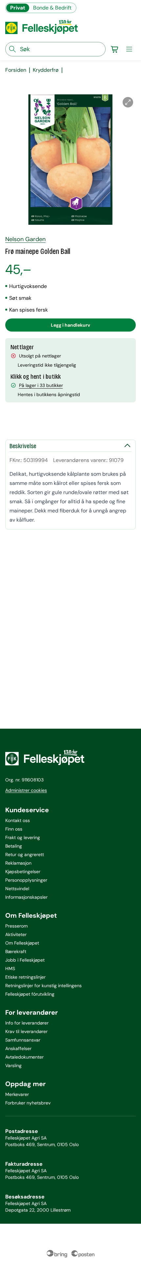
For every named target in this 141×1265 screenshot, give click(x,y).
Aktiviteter (16, 934)
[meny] (129, 49)
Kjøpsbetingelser (22, 871)
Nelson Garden (25, 239)
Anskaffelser (18, 1048)
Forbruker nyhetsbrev (27, 1103)
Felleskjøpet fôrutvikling (29, 994)
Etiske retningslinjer (25, 977)
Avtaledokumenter (24, 1057)
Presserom (16, 926)
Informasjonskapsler (26, 897)
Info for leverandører (27, 1023)
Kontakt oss (17, 820)
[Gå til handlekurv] (114, 49)
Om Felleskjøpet (22, 943)
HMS (10, 968)
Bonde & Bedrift (52, 7)
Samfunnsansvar (22, 1040)
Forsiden (15, 70)
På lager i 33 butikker (41, 385)
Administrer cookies (26, 790)
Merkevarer (17, 1094)
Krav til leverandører (26, 1031)
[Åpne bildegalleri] (128, 102)
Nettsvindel (17, 888)
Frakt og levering (22, 837)
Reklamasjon (18, 863)
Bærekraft (15, 951)
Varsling (13, 1065)
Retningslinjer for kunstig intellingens (43, 985)
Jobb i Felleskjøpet (25, 960)
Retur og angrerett (24, 854)
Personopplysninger (26, 880)
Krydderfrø (46, 70)
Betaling (13, 846)
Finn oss (13, 829)
